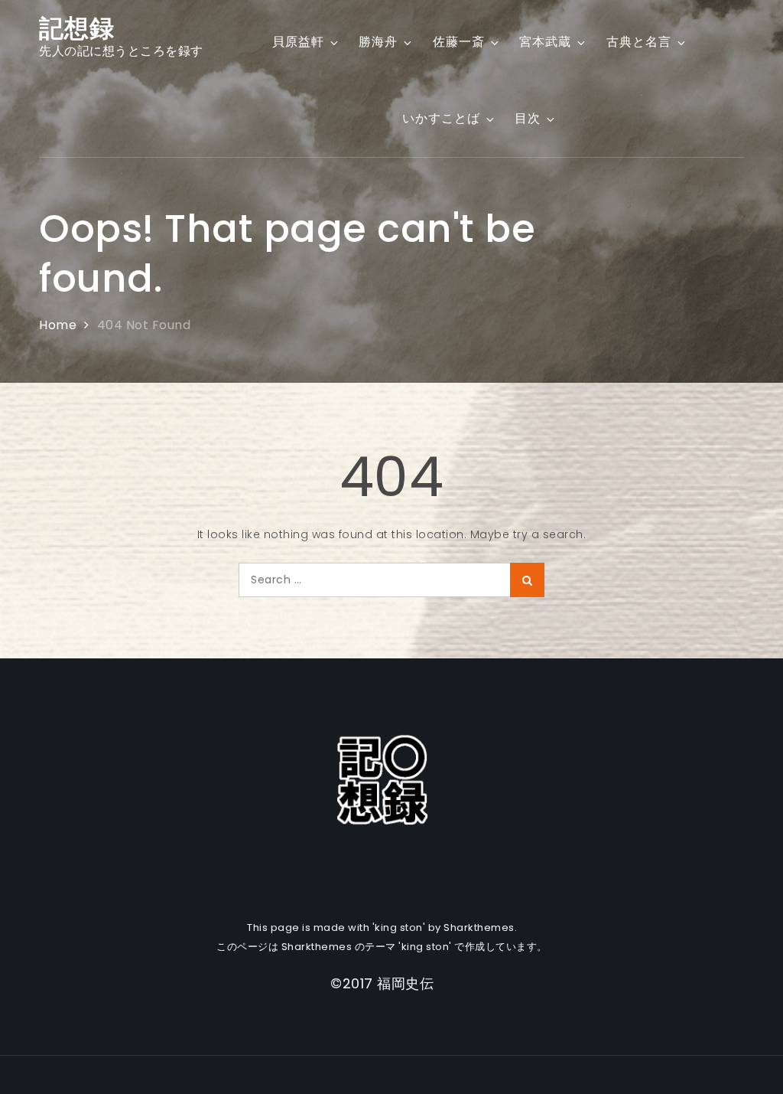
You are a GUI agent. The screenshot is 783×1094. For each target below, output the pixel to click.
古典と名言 (638, 42)
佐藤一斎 (459, 42)
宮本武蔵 (545, 42)
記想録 (77, 28)
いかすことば (441, 118)
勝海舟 (378, 42)
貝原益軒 (298, 42)
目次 (528, 118)
